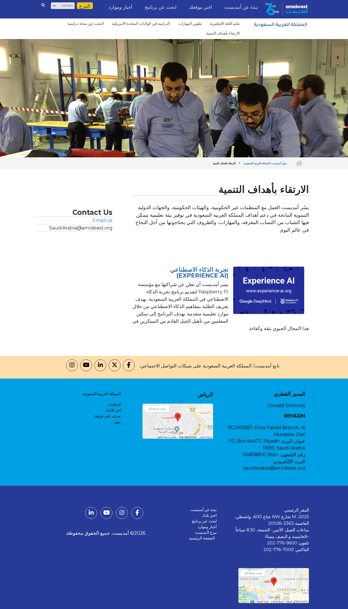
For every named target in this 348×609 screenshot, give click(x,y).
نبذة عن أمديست (204, 510)
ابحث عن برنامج (204, 521)
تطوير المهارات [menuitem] (190, 23)
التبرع (84, 6)
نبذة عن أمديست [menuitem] (241, 8)
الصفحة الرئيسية (203, 538)
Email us (102, 220)
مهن (117, 421)
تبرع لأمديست (206, 532)
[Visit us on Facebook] (128, 366)
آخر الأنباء (113, 410)
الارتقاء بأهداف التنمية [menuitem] (223, 33)
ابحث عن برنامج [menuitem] (161, 7)
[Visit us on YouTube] (86, 366)
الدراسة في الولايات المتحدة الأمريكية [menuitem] (141, 23)
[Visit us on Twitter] (114, 366)
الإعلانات (114, 404)
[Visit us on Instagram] (72, 366)
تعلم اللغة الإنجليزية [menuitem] (225, 23)
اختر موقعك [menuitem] (200, 8)
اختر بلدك (209, 515)
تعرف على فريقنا (107, 416)
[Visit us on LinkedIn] (100, 366)
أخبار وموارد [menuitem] (120, 8)
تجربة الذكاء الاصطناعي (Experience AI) (199, 272)
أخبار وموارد (207, 527)
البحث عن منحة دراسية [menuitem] (85, 23)
